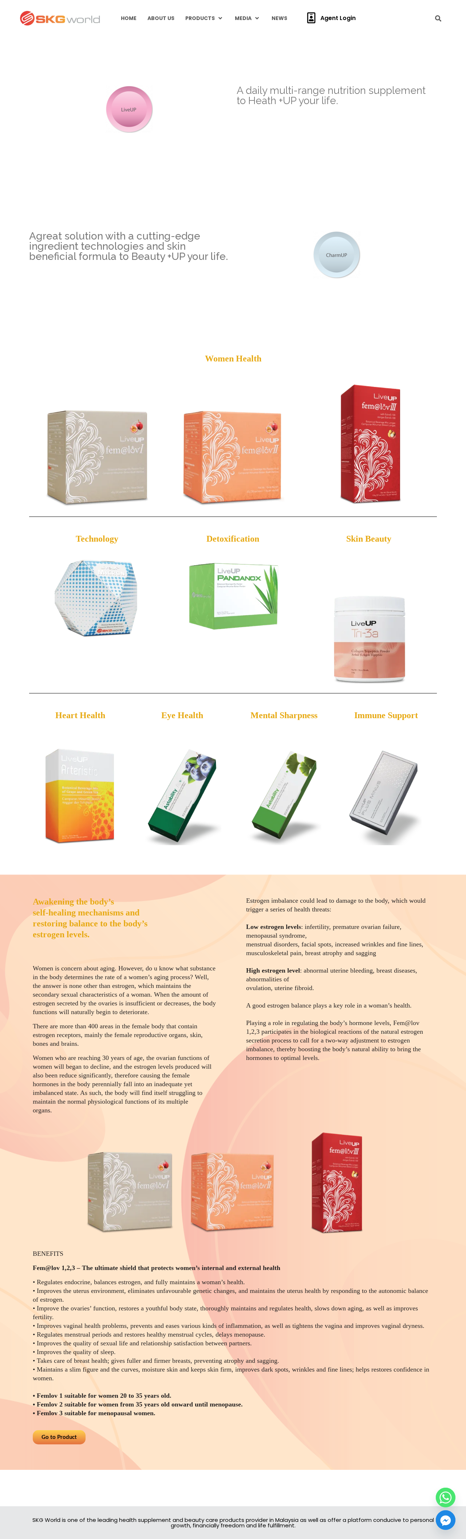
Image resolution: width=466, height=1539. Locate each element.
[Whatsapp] (445, 1497)
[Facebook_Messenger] (445, 1520)
